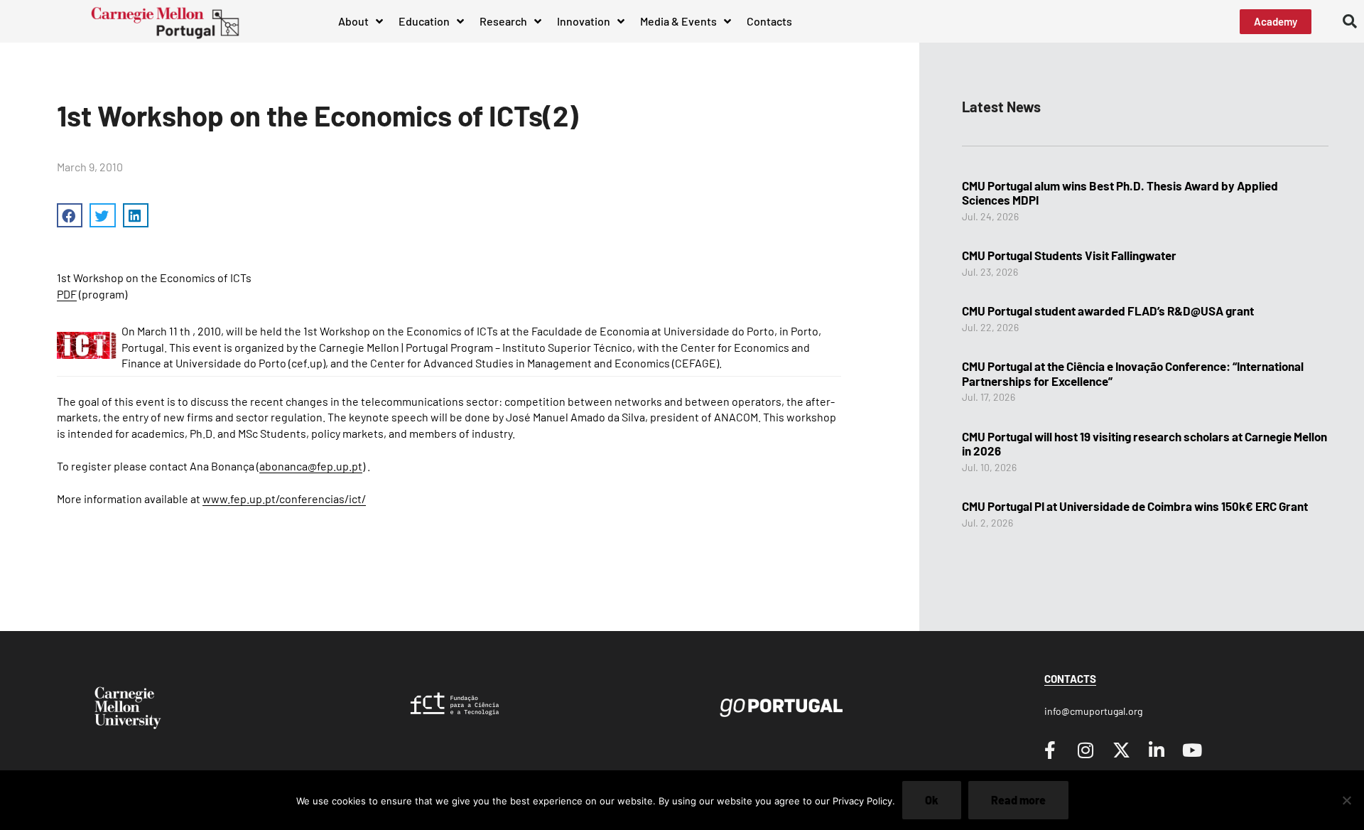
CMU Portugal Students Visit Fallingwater (1069, 255)
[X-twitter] (1121, 749)
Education (424, 21)
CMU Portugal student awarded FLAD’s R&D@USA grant (1108, 310)
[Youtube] (1192, 749)
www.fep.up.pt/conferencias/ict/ (284, 498)
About (353, 21)
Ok (931, 800)
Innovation (583, 21)
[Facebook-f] (1050, 749)
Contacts (769, 21)
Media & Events (678, 21)
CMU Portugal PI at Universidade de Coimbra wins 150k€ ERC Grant (1135, 506)
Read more (1018, 800)
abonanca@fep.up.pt (310, 466)
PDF (67, 294)
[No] (1346, 800)
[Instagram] (1085, 749)
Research (503, 21)
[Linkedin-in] (1156, 749)
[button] (1350, 21)
